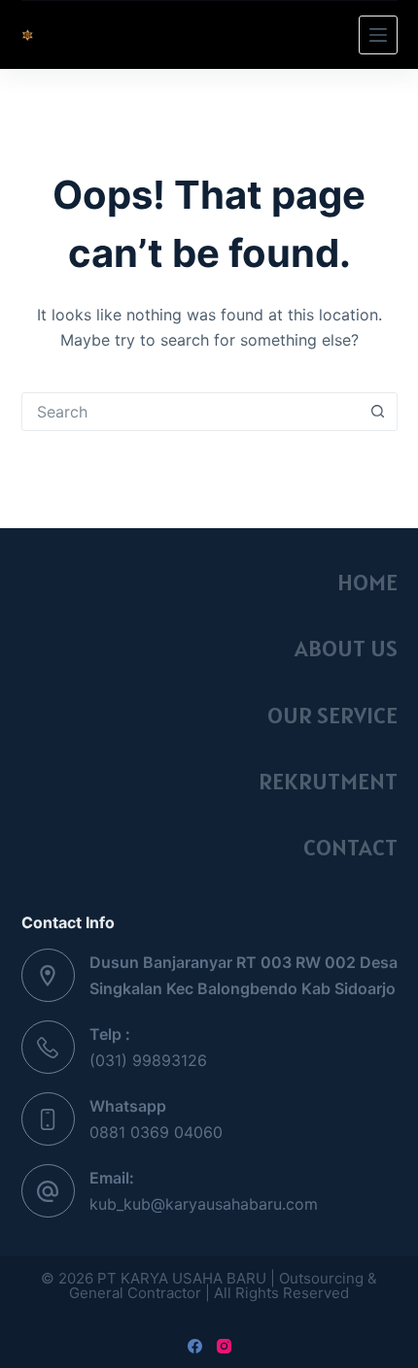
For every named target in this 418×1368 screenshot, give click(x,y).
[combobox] (191, 411)
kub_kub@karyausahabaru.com (203, 1204)
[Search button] (378, 411)
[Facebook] (195, 1346)
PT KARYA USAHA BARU (173, 34)
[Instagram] (224, 1346)
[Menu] (378, 35)
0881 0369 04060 (156, 1132)
